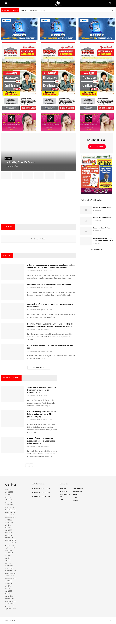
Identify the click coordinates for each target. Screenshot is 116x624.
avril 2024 (8, 560)
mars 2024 (8, 563)
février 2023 (9, 596)
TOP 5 (75, 497)
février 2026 (9, 505)
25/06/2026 (45, 270)
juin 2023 (8, 586)
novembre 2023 (10, 573)
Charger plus (38, 367)
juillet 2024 (9, 553)
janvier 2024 (9, 568)
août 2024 (8, 550)
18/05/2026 (45, 446)
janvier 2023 (9, 599)
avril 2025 (8, 530)
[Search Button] (110, 3)
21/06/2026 (45, 351)
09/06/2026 (45, 419)
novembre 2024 (10, 543)
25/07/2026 (45, 395)
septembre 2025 (10, 517)
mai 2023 (8, 588)
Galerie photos (78, 488)
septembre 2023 (10, 578)
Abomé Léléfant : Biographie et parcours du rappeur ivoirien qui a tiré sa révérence (41, 440)
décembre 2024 (10, 540)
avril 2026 (8, 500)
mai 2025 (8, 527)
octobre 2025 (9, 515)
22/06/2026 (45, 329)
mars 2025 (8, 532)
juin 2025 (8, 525)
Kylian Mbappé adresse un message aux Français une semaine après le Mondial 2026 (48, 10)
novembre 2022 (10, 604)
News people (77, 491)
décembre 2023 (10, 571)
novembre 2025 (10, 512)
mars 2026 (8, 502)
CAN (61, 499)
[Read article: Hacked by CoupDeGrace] (86, 210)
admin (9, 166)
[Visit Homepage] (58, 3)
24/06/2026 (45, 287)
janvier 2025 (9, 538)
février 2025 (9, 535)
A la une (8, 158)
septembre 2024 (10, 548)
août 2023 (8, 581)
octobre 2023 (9, 576)
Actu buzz (63, 491)
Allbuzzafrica (13, 620)
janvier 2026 (9, 507)
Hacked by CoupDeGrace (29, 10)
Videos (75, 500)
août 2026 (8, 489)
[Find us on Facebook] (110, 620)
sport (75, 494)
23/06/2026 (45, 310)
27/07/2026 (97, 243)
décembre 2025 (10, 510)
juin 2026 (8, 494)
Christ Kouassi (35, 270)
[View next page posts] (31, 465)
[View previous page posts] (27, 465)
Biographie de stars (65, 495)
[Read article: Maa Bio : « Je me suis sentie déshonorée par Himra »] (12, 292)
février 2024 (9, 566)
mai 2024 (8, 558)
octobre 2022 (9, 606)
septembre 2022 (10, 609)
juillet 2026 (9, 492)
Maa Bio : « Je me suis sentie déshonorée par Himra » (49, 285)
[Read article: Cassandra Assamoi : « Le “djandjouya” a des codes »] (86, 241)
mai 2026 (8, 497)
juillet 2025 (9, 522)
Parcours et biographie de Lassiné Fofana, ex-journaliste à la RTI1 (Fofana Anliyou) (41, 414)
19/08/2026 (97, 210)
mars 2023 (8, 593)
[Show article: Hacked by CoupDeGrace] (6, 175)
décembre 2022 (10, 601)
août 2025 (8, 520)
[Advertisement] (38, 201)
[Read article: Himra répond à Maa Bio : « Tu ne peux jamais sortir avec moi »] (12, 352)
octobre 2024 (9, 545)
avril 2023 (8, 591)
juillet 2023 (9, 583)
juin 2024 (8, 555)
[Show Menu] (6, 3)
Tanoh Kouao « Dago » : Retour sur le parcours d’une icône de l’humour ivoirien (41, 389)
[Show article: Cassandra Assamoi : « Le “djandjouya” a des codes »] (39, 175)
